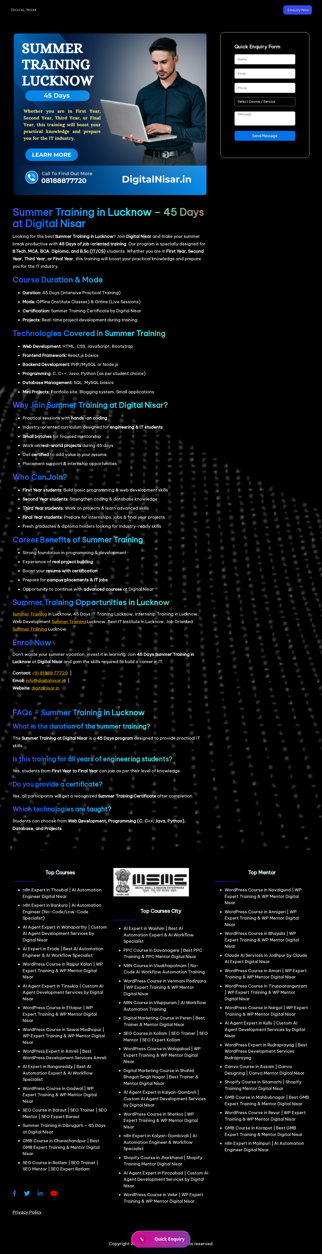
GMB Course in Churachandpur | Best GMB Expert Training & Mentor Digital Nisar (61, 1147)
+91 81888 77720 (50, 673)
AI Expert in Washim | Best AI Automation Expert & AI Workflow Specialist (159, 935)
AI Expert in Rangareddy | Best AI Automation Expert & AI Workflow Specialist (58, 1073)
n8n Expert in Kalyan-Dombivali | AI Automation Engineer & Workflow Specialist (160, 1142)
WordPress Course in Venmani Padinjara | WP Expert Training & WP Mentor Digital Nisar (165, 987)
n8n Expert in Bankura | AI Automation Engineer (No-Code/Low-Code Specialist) (62, 911)
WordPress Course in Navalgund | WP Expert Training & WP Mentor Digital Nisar (263, 896)
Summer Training (30, 614)
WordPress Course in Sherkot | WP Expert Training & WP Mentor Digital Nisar (161, 1120)
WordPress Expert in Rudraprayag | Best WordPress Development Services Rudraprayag (266, 1051)
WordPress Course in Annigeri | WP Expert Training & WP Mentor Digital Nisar (262, 918)
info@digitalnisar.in (46, 680)
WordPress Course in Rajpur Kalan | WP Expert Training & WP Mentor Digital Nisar (63, 970)
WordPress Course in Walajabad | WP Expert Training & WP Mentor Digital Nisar (162, 1055)
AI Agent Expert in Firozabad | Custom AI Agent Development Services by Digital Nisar (166, 1179)
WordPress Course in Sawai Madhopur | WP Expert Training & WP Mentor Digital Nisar (64, 1036)
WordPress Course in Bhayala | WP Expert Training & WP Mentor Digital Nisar (262, 940)
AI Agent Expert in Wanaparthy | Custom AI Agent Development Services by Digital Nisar (65, 933)
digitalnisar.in (45, 688)
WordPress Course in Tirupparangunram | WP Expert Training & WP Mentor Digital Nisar (266, 992)
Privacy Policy (27, 1212)
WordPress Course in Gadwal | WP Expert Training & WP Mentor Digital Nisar (60, 1095)
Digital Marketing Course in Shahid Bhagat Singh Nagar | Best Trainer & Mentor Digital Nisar (161, 1077)
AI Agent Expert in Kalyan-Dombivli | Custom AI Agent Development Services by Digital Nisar (165, 1098)
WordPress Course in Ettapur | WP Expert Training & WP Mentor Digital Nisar (60, 1014)
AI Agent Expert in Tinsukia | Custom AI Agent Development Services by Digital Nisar (63, 992)
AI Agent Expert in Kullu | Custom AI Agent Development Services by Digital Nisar (265, 1029)
